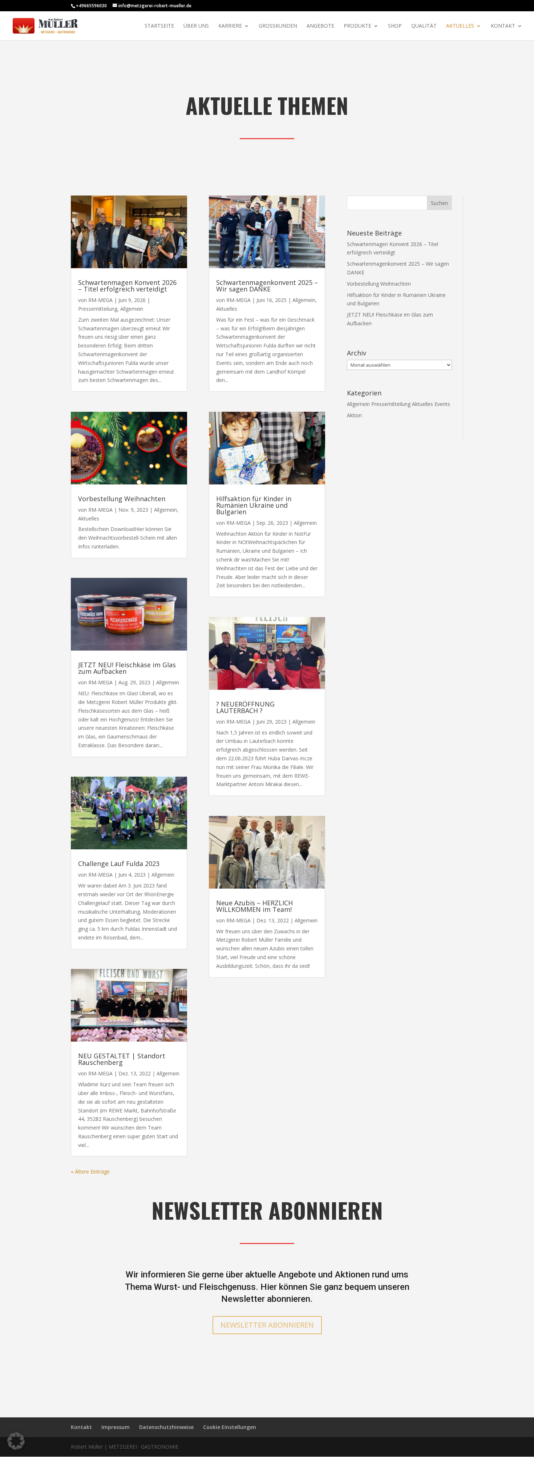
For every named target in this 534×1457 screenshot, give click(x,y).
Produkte (357, 26)
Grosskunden (278, 26)
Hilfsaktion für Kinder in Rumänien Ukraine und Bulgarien (253, 505)
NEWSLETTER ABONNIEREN (267, 1325)
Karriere (230, 26)
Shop (395, 26)
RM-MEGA (100, 300)
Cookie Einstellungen (229, 1427)
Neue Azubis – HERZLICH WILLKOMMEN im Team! (254, 906)
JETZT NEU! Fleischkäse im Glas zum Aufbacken (127, 668)
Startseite (159, 26)
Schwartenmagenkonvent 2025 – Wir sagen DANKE (267, 285)
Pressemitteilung (97, 308)
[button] (16, 1441)
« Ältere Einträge (90, 1171)
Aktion (354, 415)
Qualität (424, 26)
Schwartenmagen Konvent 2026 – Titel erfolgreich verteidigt (127, 285)
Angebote (320, 26)
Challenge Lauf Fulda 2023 (118, 863)
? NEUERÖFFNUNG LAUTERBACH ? (245, 707)
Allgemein (131, 308)
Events (442, 404)
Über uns (196, 26)
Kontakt (503, 26)
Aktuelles (460, 26)
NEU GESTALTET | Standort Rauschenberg (121, 1059)
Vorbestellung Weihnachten (121, 498)
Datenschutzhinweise (166, 1427)
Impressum (115, 1427)
